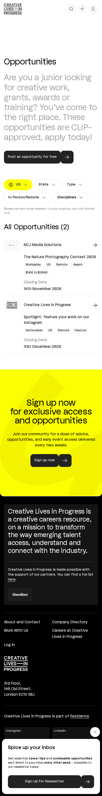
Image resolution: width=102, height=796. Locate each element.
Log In (9, 645)
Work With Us (16, 630)
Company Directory (70, 622)
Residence (79, 716)
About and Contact (22, 622)
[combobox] (18, 184)
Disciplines (68, 198)
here (12, 579)
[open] (71, 9)
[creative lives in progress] (13, 9)
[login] (93, 9)
